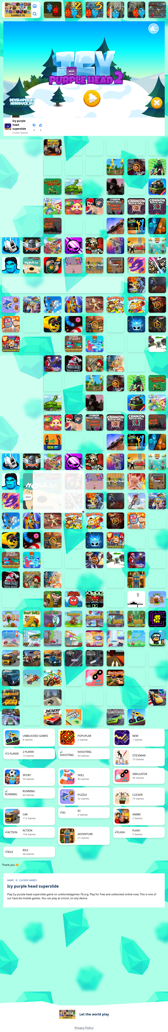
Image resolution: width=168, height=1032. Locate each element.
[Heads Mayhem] (157, 245)
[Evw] (32, 245)
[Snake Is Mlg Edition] (53, 324)
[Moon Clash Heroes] (136, 285)
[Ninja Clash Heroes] (32, 304)
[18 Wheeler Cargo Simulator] (32, 658)
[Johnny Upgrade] (94, 599)
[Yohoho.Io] (94, 363)
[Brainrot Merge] (11, 304)
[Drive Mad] (136, 717)
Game (10, 880)
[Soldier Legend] (115, 324)
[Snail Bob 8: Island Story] (136, 619)
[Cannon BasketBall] (53, 226)
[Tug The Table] (94, 344)
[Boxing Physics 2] (94, 206)
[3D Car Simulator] (136, 658)
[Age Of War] (115, 167)
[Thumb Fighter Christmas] (94, 147)
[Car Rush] (11, 697)
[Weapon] (157, 344)
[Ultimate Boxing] (136, 344)
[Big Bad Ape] (115, 186)
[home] (34, 6)
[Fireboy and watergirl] (53, 10)
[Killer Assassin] (115, 265)
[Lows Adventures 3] (157, 638)
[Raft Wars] (136, 304)
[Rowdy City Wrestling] (11, 324)
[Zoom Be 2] (136, 147)
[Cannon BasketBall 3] (136, 206)
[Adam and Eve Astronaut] (136, 579)
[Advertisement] (58, 491)
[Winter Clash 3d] (53, 363)
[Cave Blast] (94, 226)
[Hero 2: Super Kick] (11, 265)
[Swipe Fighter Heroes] (32, 344)
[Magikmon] (136, 265)
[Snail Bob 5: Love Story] (74, 619)
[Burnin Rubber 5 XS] (115, 678)
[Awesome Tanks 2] (53, 186)
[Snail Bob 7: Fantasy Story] (115, 619)
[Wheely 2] (11, 638)
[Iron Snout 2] (94, 265)
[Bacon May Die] (94, 186)
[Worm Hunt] (157, 560)
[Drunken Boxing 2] (136, 226)
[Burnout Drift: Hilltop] (136, 678)
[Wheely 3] (32, 638)
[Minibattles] (157, 265)
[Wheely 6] (94, 638)
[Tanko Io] (53, 344)
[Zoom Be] (53, 167)
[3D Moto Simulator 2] (157, 658)
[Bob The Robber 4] (53, 599)
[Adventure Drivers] (32, 678)
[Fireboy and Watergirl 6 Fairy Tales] (157, 10)
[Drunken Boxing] (157, 226)
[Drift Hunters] (115, 717)
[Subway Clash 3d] (157, 324)
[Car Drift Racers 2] (157, 678)
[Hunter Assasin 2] (53, 265)
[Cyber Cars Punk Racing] (11, 717)
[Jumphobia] (115, 599)
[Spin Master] (136, 324)
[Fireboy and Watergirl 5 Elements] (136, 10)
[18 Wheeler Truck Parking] (94, 658)
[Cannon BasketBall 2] (115, 206)
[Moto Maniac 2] (157, 285)
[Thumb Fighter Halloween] (115, 147)
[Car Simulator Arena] (32, 697)
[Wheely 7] (115, 638)
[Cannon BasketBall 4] (157, 206)
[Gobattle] (74, 167)
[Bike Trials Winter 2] (74, 678)
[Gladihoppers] (94, 245)
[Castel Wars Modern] (53, 442)
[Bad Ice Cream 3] (11, 599)
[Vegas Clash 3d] (94, 560)
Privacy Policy (84, 1028)
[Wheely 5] (74, 638)
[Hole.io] (32, 265)
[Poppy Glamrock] (74, 304)
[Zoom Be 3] (157, 147)
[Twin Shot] (115, 344)
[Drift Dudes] (94, 717)
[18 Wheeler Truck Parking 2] (74, 658)
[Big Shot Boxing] (136, 186)
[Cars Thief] (74, 697)
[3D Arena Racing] (115, 658)
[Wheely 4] (53, 638)
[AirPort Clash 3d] (136, 167)
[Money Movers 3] (53, 147)
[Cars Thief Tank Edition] (53, 697)
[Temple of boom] (74, 344)
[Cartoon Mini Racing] (94, 697)
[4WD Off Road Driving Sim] (11, 678)
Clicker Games (20, 132)
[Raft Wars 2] (115, 304)
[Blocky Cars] (157, 186)
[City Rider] (136, 697)
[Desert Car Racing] (53, 717)
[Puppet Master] (94, 304)
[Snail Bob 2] (11, 619)
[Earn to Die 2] (136, 363)
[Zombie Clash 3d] (115, 363)
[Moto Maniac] (136, 501)
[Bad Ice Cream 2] (157, 579)
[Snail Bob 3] (32, 619)
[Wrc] (74, 363)
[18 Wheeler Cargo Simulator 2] (11, 658)
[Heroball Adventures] (74, 599)
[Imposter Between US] (74, 265)
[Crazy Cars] (157, 697)
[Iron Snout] (136, 481)
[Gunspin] (115, 245)
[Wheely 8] (136, 638)
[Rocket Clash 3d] (157, 304)
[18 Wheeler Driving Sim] (53, 658)
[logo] (18, 9)
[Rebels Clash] (53, 383)
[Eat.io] (11, 245)
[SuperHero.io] (11, 344)
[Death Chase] (115, 226)
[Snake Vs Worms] (74, 324)
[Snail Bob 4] (53, 619)
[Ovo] (136, 599)
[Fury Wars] (74, 245)
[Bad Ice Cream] (32, 599)
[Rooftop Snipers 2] (74, 147)
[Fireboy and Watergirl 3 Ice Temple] (94, 10)
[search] (34, 13)
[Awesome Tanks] (74, 186)
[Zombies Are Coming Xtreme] (157, 363)
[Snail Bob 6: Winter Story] (94, 619)
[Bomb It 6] (53, 206)
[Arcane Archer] (157, 167)
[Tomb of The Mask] (157, 619)
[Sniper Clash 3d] (94, 324)
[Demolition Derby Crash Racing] (32, 717)
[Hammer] (136, 245)
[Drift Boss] (74, 717)
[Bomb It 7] (74, 206)
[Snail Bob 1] (157, 599)
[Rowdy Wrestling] (32, 324)
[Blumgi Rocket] (94, 678)
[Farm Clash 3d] (53, 245)
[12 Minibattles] (94, 167)
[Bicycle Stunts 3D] (53, 678)
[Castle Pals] (74, 226)
